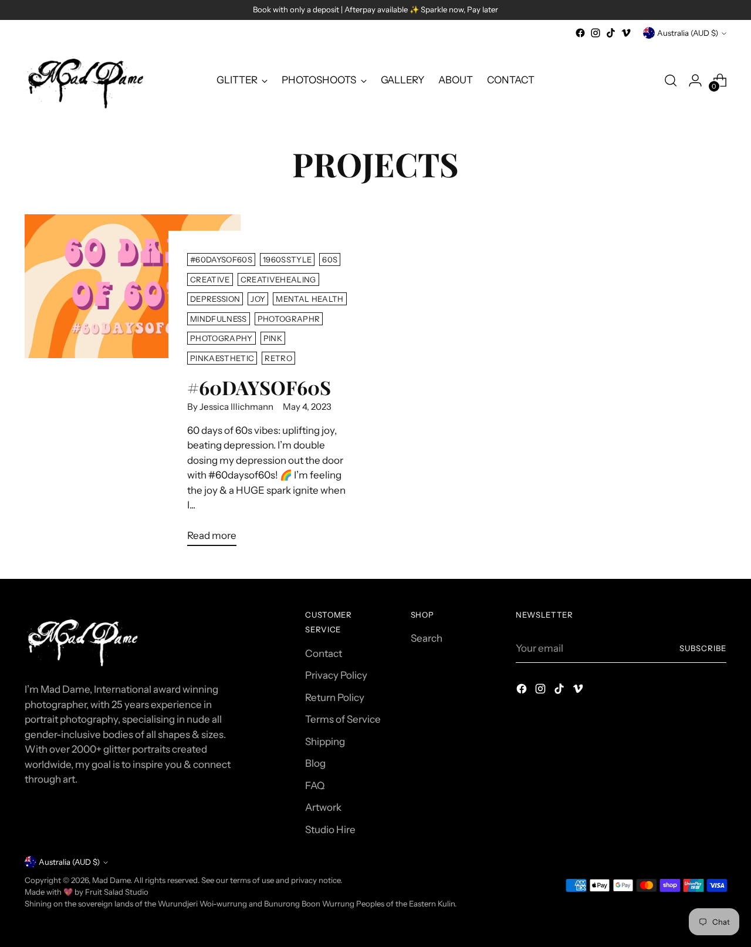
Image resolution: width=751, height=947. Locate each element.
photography (221, 338)
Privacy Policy (336, 675)
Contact (323, 653)
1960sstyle (287, 259)
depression (215, 299)
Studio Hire (330, 829)
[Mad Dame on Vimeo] (626, 33)
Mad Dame (111, 880)
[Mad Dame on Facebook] (580, 33)
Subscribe (702, 648)
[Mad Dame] (86, 80)
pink (272, 338)
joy (258, 299)
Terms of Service (343, 719)
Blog (315, 763)
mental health (309, 299)
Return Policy (334, 697)
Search (426, 638)
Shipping (325, 741)
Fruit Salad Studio (116, 892)
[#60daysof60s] (132, 384)
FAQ (314, 785)
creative (210, 279)
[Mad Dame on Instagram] (595, 33)
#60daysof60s (221, 259)
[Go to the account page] (695, 80)
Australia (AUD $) (687, 33)
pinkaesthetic (222, 358)
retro (278, 358)
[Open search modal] (670, 80)
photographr (289, 318)
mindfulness (218, 318)
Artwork (323, 807)
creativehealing (278, 279)
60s (329, 259)
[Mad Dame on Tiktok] (610, 33)
